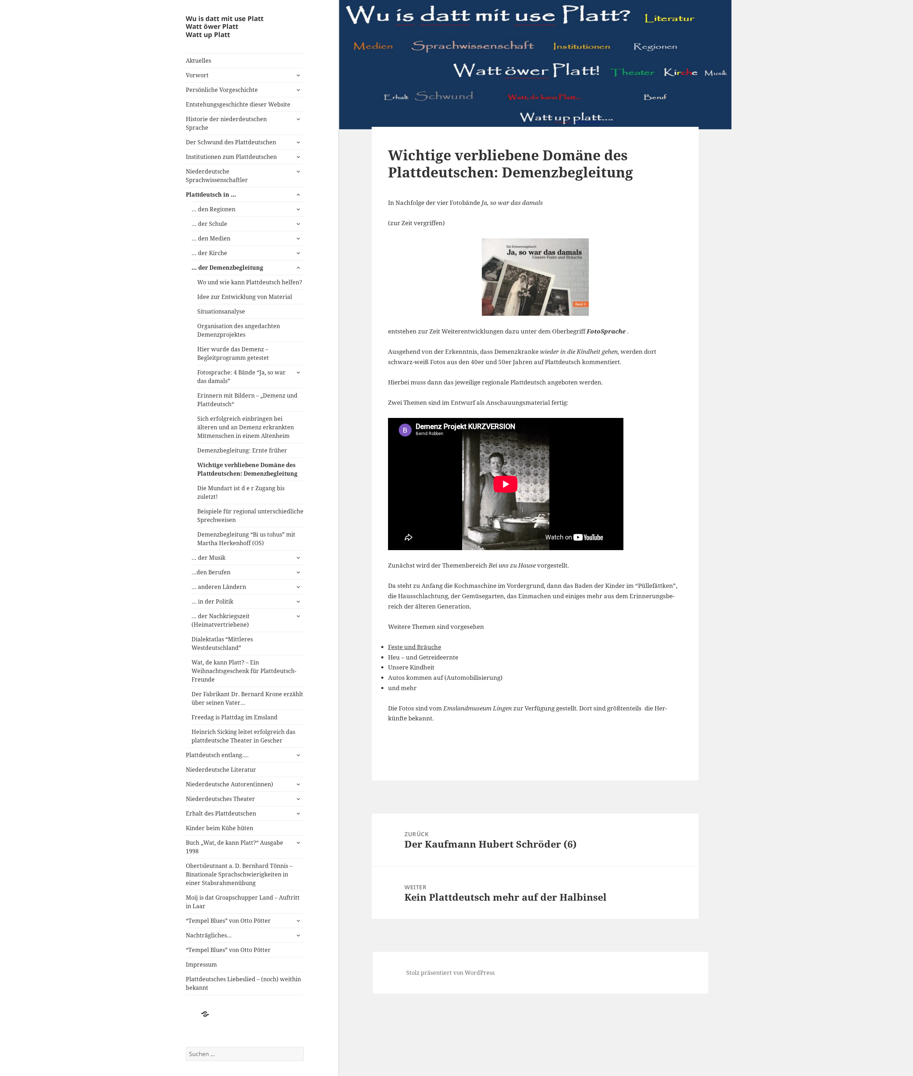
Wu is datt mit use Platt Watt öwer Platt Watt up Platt (225, 26)
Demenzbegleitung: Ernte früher (242, 450)
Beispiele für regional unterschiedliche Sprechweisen (250, 515)
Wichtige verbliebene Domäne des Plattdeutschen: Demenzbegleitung (247, 469)
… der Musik (209, 558)
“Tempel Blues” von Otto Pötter (228, 921)
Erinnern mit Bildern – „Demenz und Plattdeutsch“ (247, 400)
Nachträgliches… (209, 935)
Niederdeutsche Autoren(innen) (229, 784)
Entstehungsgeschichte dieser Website (238, 104)
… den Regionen (213, 209)
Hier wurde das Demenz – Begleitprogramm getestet (233, 353)
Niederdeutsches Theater (220, 799)
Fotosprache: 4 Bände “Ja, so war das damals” (241, 376)
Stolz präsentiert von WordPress (450, 973)
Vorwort (197, 75)
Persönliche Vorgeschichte (222, 90)
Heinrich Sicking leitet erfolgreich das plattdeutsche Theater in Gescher (243, 736)
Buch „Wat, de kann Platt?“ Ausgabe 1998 (234, 847)
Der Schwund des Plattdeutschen (231, 142)
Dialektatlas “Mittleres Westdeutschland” (222, 643)
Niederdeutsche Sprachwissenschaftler (217, 175)
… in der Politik (212, 601)
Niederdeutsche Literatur (221, 770)
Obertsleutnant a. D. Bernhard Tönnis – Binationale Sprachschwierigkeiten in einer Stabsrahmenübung (239, 874)
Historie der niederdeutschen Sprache (226, 123)
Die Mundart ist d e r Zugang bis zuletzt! (241, 492)
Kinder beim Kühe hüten (219, 828)
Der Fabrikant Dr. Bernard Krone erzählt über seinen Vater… (247, 698)
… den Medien (211, 238)
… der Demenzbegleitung (227, 267)
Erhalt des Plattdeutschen (221, 813)
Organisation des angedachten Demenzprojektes (238, 330)
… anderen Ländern (219, 587)
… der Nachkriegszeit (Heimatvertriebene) (221, 620)
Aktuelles (198, 60)
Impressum (201, 964)
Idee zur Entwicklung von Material (244, 297)
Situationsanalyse (221, 311)
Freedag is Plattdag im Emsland (234, 717)
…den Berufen (211, 572)
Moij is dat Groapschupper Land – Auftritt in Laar (243, 902)
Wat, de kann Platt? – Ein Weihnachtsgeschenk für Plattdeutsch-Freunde (244, 670)
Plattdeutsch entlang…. (217, 755)
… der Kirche (209, 253)
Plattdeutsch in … (211, 194)
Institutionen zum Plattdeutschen (231, 157)
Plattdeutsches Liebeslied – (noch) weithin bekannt (243, 983)
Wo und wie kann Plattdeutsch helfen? (249, 282)
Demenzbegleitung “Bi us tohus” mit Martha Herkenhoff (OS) (246, 539)
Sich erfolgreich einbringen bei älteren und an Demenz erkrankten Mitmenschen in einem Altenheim (245, 427)
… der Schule (209, 224)
